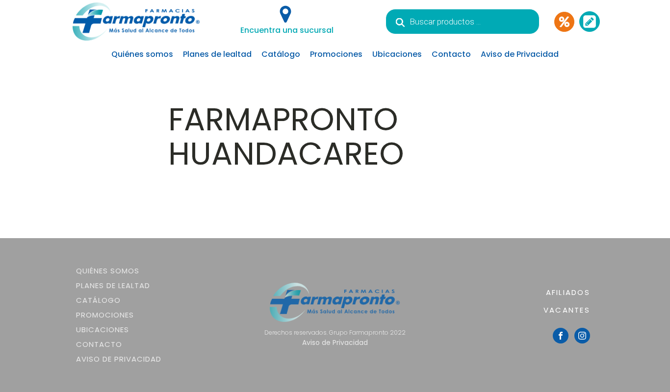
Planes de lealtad (217, 54)
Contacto (451, 54)
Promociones (336, 54)
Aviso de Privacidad (520, 54)
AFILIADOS (568, 292)
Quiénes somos (142, 54)
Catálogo (280, 54)
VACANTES (566, 310)
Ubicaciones (397, 54)
